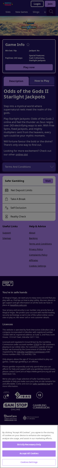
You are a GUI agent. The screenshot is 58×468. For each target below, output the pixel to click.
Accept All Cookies (29, 453)
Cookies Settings (29, 462)
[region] (29, 446)
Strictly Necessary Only (29, 444)
